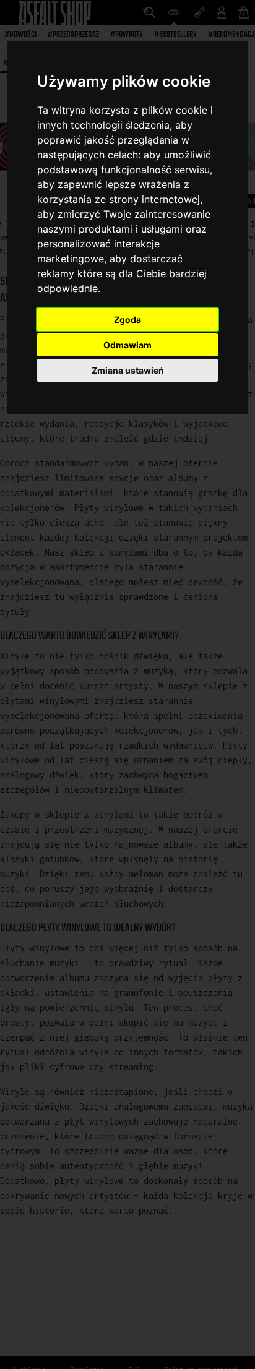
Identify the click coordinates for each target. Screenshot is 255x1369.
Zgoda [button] (127, 319)
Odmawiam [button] (127, 345)
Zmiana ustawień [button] (128, 370)
